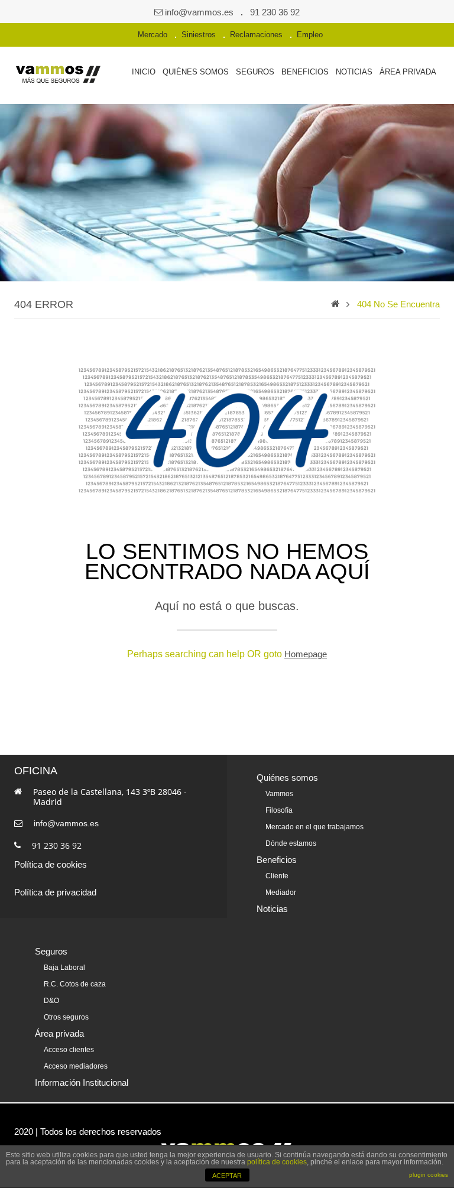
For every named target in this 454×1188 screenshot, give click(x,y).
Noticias (354, 71)
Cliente (276, 876)
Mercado (152, 34)
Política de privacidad (55, 892)
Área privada (408, 71)
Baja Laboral (64, 967)
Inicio (143, 71)
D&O (51, 1001)
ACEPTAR (227, 1175)
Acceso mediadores (76, 1066)
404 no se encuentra (398, 304)
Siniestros (198, 34)
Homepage (305, 654)
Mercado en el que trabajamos (314, 827)
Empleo (310, 34)
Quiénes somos (196, 71)
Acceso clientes (69, 1050)
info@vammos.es (199, 12)
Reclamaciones (256, 34)
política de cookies (277, 1162)
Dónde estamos (290, 843)
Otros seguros (66, 1017)
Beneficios (305, 71)
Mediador (280, 892)
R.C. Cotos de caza (75, 984)
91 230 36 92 (275, 12)
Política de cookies (50, 864)
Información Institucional (81, 1082)
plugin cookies (428, 1174)
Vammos (279, 794)
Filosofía (279, 810)
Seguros (255, 71)
